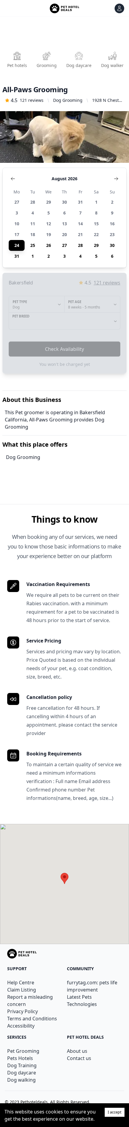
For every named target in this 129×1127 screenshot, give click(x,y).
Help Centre (20, 982)
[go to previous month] (13, 179)
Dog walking (21, 1080)
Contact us (79, 1058)
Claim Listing (21, 989)
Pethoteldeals (34, 1102)
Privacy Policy (22, 1011)
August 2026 (64, 178)
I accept (115, 1112)
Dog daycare (21, 1072)
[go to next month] (116, 179)
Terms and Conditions (32, 1018)
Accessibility (20, 1025)
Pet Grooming (23, 1051)
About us (77, 1051)
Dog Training (22, 1065)
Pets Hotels (20, 1058)
